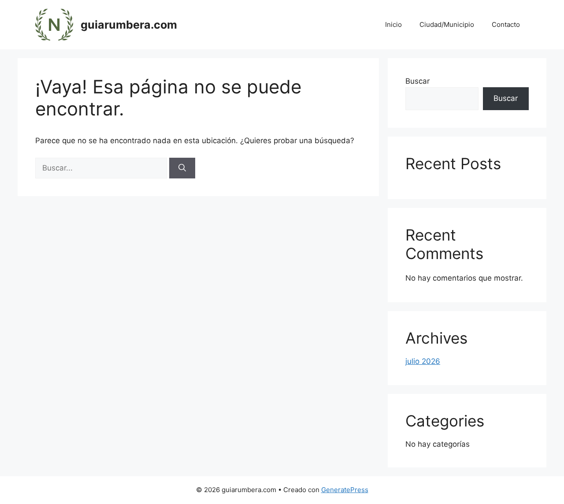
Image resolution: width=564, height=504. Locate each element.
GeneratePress (344, 489)
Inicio (393, 24)
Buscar (417, 81)
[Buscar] (182, 168)
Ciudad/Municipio (446, 24)
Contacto (506, 24)
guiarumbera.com (129, 24)
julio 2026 (422, 361)
